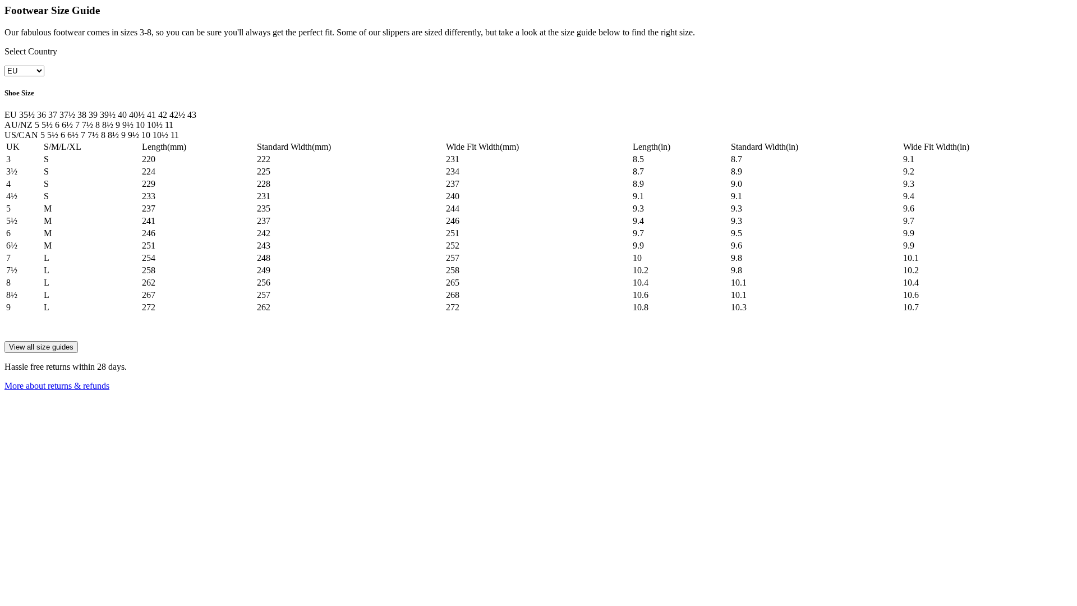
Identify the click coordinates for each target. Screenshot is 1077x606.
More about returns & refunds (56, 386)
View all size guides (41, 347)
